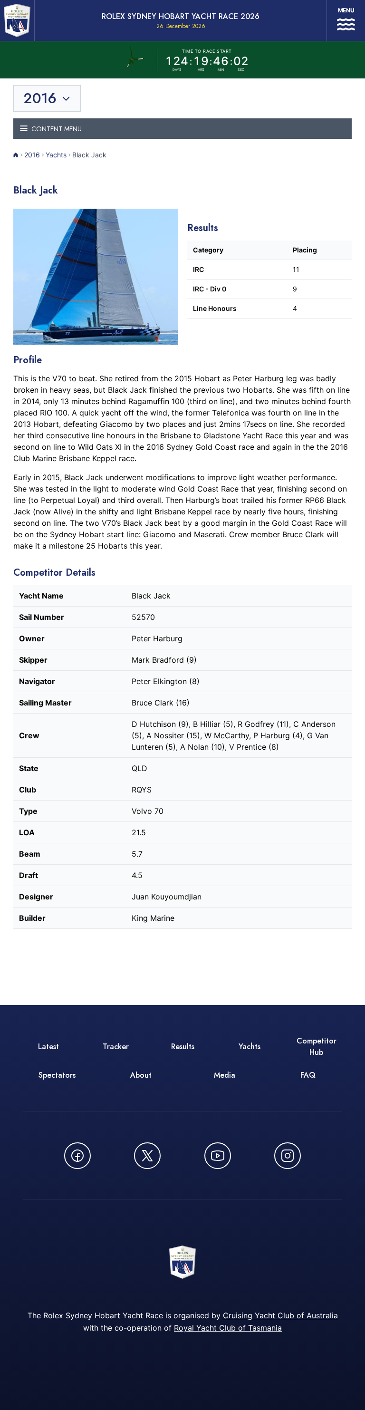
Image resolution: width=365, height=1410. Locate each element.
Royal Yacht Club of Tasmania (228, 1328)
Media (224, 1075)
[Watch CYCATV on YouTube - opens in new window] (217, 1155)
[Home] (16, 155)
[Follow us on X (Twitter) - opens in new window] (147, 1155)
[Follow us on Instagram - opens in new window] (287, 1155)
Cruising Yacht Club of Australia (280, 1315)
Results (182, 1046)
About (141, 1075)
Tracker (116, 1046)
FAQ (308, 1075)
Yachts (56, 155)
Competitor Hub (316, 1046)
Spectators (57, 1075)
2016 (32, 155)
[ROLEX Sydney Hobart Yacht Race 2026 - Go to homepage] (17, 20)
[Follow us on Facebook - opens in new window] (77, 1155)
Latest (48, 1046)
